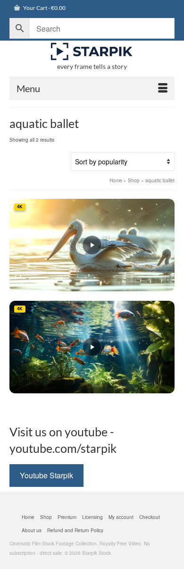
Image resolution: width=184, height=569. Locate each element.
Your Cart (44, 7)
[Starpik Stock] (92, 52)
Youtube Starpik (46, 475)
